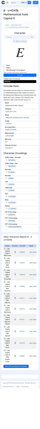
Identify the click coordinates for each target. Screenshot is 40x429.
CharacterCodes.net (18, 383)
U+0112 (22, 298)
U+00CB (22, 286)
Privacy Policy (25, 386)
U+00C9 (22, 263)
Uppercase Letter (16, 25)
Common (8, 124)
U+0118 (22, 331)
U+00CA (22, 274)
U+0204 (22, 356)
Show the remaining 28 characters (16, 366)
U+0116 (22, 319)
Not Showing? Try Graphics (15, 70)
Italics (8, 68)
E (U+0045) (12, 130)
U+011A (22, 343)
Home (7, 25)
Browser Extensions (8, 386)
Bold (8, 65)
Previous (9, 37)
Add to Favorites (20, 41)
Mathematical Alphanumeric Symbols (17, 117)
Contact (17, 386)
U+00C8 (22, 252)
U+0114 (22, 309)
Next (32, 37)
